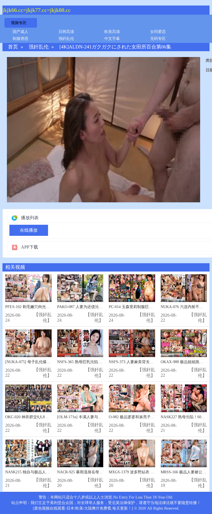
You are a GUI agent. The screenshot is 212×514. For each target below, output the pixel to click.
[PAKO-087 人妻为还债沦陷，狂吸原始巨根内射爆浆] (80, 288)
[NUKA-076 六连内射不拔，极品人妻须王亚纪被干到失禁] (184, 288)
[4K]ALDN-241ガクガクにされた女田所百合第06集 (115, 47)
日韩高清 (66, 32)
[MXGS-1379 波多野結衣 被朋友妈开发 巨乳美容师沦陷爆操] (132, 453)
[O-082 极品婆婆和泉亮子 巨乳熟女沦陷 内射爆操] (132, 398)
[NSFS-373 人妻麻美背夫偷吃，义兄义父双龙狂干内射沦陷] (132, 343)
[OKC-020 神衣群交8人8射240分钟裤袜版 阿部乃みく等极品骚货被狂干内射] (28, 398)
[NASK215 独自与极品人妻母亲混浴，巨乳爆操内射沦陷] (28, 453)
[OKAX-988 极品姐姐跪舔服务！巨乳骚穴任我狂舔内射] (184, 343)
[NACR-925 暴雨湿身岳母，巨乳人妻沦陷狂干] (80, 453)
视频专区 (18, 23)
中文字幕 (112, 39)
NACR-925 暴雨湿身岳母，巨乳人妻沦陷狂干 (95, 472)
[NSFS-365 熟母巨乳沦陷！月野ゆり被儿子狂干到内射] (80, 343)
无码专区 (158, 39)
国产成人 (20, 32)
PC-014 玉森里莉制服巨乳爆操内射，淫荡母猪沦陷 (152, 307)
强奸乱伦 (66, 39)
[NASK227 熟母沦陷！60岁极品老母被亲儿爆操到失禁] (184, 398)
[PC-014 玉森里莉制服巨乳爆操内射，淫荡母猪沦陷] (132, 288)
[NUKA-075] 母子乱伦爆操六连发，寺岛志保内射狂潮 (51, 362)
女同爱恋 (158, 32)
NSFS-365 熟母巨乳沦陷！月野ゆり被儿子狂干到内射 (102, 362)
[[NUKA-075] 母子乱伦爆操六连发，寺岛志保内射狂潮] (28, 343)
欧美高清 (112, 32)
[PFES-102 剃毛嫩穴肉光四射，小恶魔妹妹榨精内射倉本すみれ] (28, 288)
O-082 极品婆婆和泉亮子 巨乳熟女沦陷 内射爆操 (150, 417)
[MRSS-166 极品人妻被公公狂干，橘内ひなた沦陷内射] (184, 453)
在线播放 (29, 230)
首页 (13, 47)
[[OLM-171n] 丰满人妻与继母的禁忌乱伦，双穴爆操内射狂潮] (80, 398)
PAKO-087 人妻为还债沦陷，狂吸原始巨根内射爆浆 (101, 307)
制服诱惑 (20, 39)
